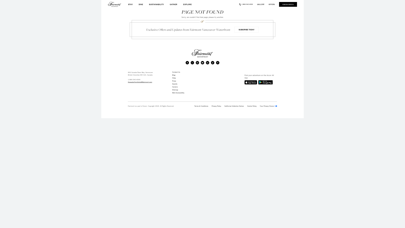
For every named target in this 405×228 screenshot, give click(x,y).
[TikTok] (212, 62)
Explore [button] (187, 4)
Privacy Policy (216, 106)
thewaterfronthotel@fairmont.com (140, 82)
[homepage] (118, 4)
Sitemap (175, 90)
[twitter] (192, 62)
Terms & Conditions (201, 106)
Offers (272, 4)
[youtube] (202, 62)
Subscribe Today (246, 29)
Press (174, 81)
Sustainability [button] (156, 4)
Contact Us (176, 72)
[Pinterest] (217, 62)
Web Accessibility (178, 93)
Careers (175, 87)
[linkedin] (207, 62)
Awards (174, 84)
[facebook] (187, 62)
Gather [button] (173, 4)
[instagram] (197, 62)
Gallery (261, 4)
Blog (173, 75)
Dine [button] (141, 4)
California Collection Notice (234, 106)
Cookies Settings (268, 106)
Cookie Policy (252, 106)
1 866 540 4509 (134, 80)
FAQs (174, 78)
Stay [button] (130, 4)
